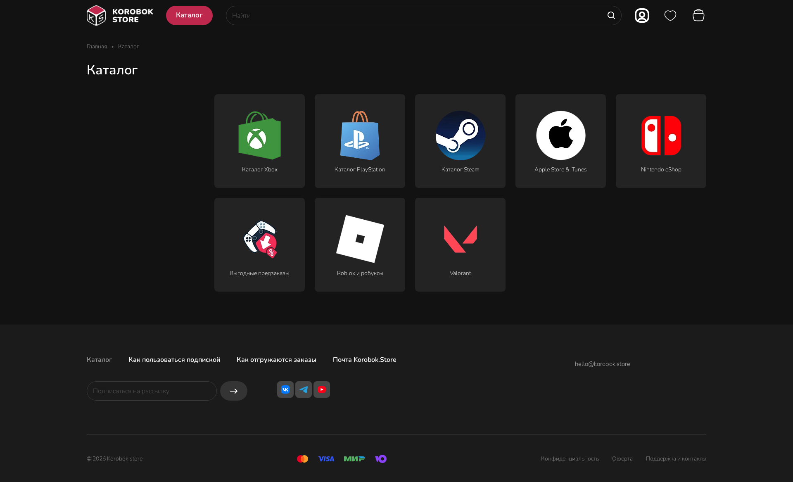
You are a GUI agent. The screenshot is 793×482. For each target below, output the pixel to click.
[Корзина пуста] (699, 15)
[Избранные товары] (670, 15)
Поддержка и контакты (676, 459)
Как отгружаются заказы (276, 359)
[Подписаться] (233, 391)
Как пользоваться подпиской (174, 359)
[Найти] (611, 15)
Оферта (622, 459)
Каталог (99, 359)
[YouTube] (321, 389)
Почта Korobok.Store (364, 359)
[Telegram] (303, 389)
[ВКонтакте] (285, 389)
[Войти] (642, 15)
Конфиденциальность (570, 459)
